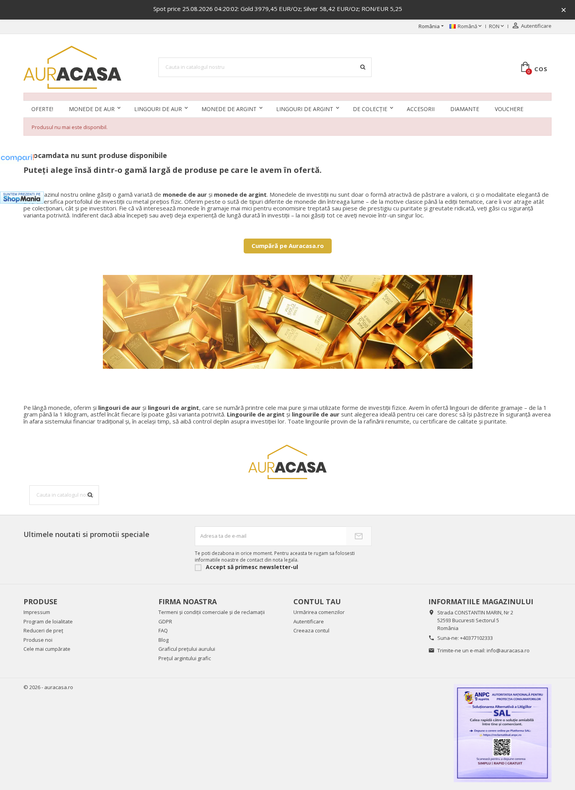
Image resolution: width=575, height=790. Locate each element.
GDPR (165, 621)
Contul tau (317, 601)
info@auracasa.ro (508, 650)
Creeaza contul (311, 630)
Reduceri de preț (43, 630)
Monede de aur (92, 109)
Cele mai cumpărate (46, 648)
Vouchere (509, 109)
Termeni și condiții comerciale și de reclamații (211, 612)
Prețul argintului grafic (184, 658)
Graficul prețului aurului (186, 648)
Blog (163, 639)
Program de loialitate (48, 621)
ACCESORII (421, 109)
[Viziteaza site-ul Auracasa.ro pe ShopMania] (22, 198)
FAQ (163, 630)
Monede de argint (229, 109)
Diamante (464, 109)
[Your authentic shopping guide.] (17, 158)
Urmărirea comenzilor (319, 612)
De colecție (370, 109)
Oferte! (42, 109)
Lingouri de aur (158, 109)
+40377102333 (476, 637)
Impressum (36, 612)
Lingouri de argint (304, 109)
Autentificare (308, 621)
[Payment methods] (503, 732)
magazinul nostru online (63, 194)
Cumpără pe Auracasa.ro (288, 246)
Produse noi (37, 639)
